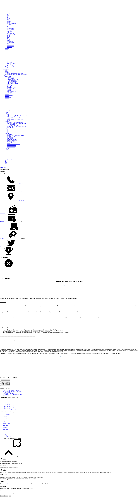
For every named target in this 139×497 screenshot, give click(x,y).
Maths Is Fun (5, 427)
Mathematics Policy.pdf (7, 399)
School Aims (7, 12)
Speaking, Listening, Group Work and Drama (15, 119)
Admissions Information (9, 67)
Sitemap (4, 433)
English (6, 113)
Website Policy (5, 435)
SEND (6, 163)
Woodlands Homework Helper (8, 421)
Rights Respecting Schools (11, 10)
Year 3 (8, 129)
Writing (8, 118)
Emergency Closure (10, 77)
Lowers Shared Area (10, 29)
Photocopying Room (10, 33)
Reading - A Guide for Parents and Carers (14, 117)
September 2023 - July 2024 (12, 106)
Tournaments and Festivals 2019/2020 (13, 144)
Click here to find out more (11, 114)
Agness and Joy (9, 105)
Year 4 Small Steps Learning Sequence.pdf (10, 404)
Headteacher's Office (10, 46)
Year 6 (8, 132)
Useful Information (8, 76)
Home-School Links (10, 88)
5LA (8, 38)
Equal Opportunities (10, 85)
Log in (4, 165)
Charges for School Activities (12, 81)
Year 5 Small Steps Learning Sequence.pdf (10, 406)
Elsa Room (9, 30)
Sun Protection (9, 93)
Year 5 (8, 131)
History (6, 152)
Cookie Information (6, 434)
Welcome (6, 9)
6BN (8, 37)
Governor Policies (10, 62)
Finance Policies (10, 61)
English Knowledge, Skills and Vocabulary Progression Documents (18, 115)
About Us (4, 8)
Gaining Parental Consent (11, 87)
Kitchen (8, 40)
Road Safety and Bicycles (11, 91)
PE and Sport (7, 133)
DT (5, 160)
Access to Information (10, 78)
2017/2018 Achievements (11, 145)
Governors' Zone (8, 54)
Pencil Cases (9, 90)
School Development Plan (9, 65)
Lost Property (9, 89)
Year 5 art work (9, 158)
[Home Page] (3, 167)
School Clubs (7, 107)
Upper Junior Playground (11, 23)
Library (8, 32)
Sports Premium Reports (11, 141)
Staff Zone (6, 49)
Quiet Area (9, 35)
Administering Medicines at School (13, 80)
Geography (7, 153)
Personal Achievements (11, 147)
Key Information (5, 57)
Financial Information (8, 68)
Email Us (20, 191)
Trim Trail (8, 20)
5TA (8, 44)
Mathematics (7, 121)
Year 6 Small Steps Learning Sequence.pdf (10, 408)
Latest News (7, 70)
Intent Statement (9, 134)
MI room (8, 22)
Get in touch (2, 1)
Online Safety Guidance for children (11, 108)
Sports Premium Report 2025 (12, 139)
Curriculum (5, 111)
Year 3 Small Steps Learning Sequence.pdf (10, 402)
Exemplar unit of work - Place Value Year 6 (10, 409)
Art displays (9, 155)
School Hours (9, 92)
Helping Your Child (10, 127)
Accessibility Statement (7, 436)
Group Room (9, 18)
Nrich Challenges (6, 419)
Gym (8, 16)
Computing (7, 148)
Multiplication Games (6, 423)
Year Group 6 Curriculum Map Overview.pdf (10, 407)
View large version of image (5, 382)
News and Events (6, 69)
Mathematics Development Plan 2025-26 (10, 400)
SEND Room (9, 31)
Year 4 (8, 130)
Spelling (8, 120)
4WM (8, 17)
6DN (8, 43)
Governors (6, 50)
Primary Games (5, 425)
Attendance (7, 98)
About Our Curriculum (11, 136)
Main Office (9, 21)
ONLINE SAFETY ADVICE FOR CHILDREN (15, 109)
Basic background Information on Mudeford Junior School (17, 11)
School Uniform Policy (9, 95)
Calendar (6, 71)
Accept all (6, 467)
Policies (6, 60)
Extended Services (10, 41)
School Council (7, 103)
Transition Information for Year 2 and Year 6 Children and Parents (16, 74)
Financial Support (8, 97)
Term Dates (7, 94)
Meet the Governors (10, 51)
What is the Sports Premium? (12, 140)
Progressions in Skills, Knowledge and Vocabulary (15, 135)
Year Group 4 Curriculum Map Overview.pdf (10, 403)
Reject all (2, 467)
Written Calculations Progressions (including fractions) (16, 123)
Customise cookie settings (13, 467)
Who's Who (7, 48)
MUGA (8, 15)
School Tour (7, 14)
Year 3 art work (9, 156)
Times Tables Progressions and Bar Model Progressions (16, 126)
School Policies (9, 64)
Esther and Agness (10, 104)
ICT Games (5, 416)
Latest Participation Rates (11, 142)
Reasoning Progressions (11, 124)
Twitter (1, 246)
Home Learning (3, 229)
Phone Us (20, 183)
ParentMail (2, 238)
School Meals (7, 96)
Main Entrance (9, 47)
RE (5, 161)
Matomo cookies (6, 483)
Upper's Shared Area (10, 42)
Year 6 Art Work (10, 159)
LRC (8, 27)
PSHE (6, 162)
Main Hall (8, 39)
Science (6, 128)
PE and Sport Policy (10, 138)
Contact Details (7, 13)
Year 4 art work (9, 157)
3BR (8, 26)
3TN (8, 25)
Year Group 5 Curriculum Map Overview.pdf (10, 405)
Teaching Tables (5, 429)
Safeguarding (7, 59)
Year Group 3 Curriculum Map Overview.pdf (10, 401)
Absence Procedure (10, 99)
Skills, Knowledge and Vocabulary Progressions (15, 122)
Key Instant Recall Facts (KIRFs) (12, 125)
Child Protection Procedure (11, 82)
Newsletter (6, 72)
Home (4, 7)
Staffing (6, 56)
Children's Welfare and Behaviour (13, 83)
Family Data (9, 86)
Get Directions (21, 200)
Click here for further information (12, 116)
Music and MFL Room (11, 34)
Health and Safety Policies (11, 63)
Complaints (9, 84)
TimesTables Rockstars (9, 110)
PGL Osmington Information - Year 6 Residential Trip (14, 73)
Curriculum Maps (10, 137)
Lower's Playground (10, 28)
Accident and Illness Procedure (12, 79)
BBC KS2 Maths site (6, 414)
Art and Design (7, 154)
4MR (8, 19)
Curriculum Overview (8, 112)
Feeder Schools (7, 55)
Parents (4, 75)
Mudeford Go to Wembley (11, 146)
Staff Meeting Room (10, 45)
